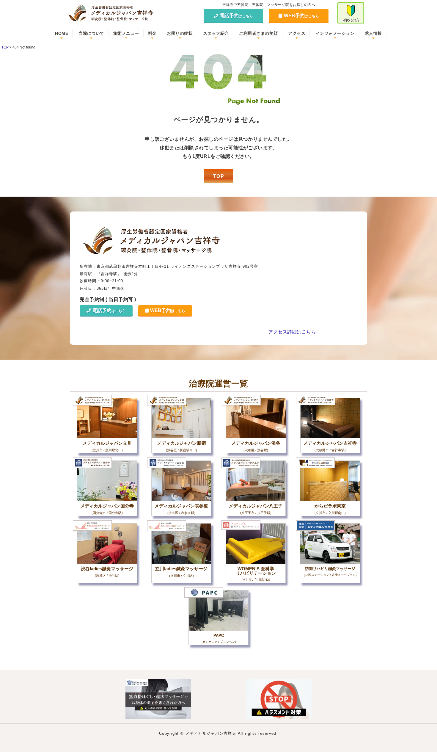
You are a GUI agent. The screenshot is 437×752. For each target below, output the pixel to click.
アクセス (296, 33)
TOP (218, 176)
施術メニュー (126, 33)
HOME (61, 33)
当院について (91, 33)
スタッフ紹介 (216, 33)
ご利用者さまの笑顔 (258, 33)
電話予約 (236, 15)
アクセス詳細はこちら (292, 331)
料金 (152, 33)
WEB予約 (301, 15)
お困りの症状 (180, 33)
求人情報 (373, 33)
